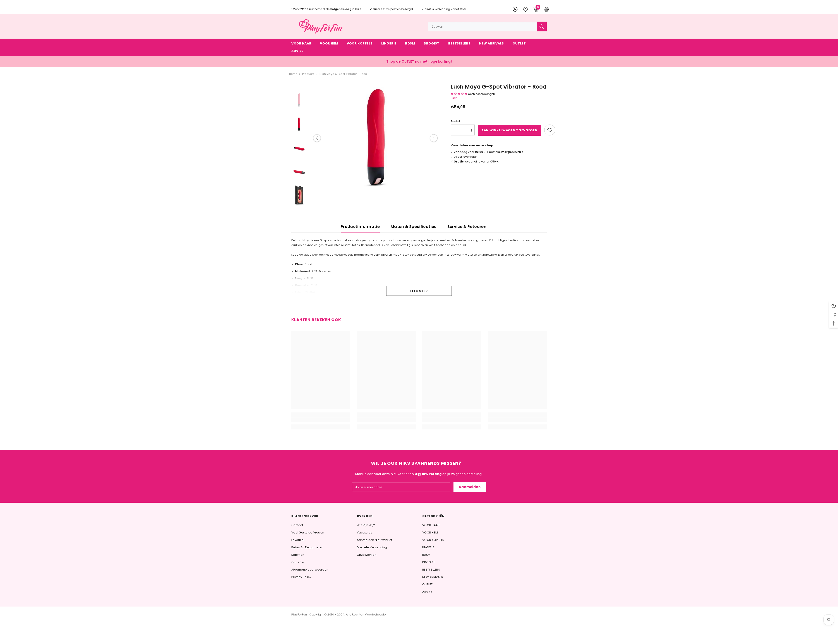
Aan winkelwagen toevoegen (509, 130)
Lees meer (419, 291)
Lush (454, 98)
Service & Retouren (466, 226)
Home (293, 74)
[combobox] (482, 26)
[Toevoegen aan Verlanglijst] (549, 130)
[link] (320, 419)
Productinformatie (360, 226)
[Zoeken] (487, 26)
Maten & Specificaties (413, 226)
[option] (375, 138)
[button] (317, 138)
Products (308, 74)
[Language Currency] (546, 9)
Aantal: (456, 121)
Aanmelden (470, 486)
